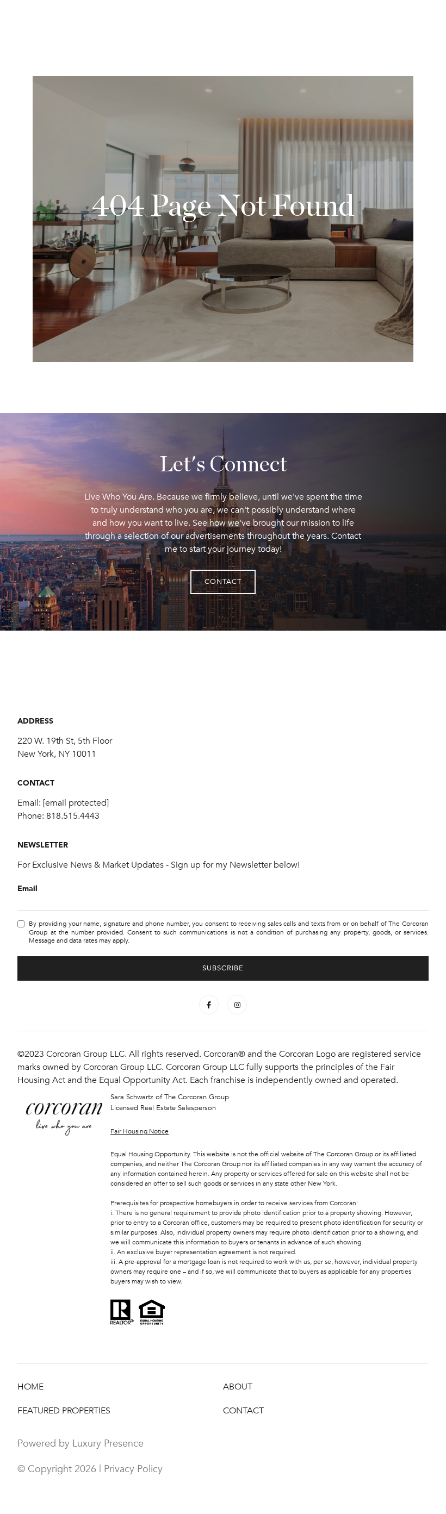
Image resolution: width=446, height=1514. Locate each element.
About (237, 1386)
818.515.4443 (73, 816)
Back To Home (289, 243)
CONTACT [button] (144, 243)
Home (30, 1386)
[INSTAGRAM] (237, 1004)
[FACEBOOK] (209, 1004)
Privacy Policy (133, 1469)
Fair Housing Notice (139, 1131)
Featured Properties (63, 1410)
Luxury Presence (108, 1443)
